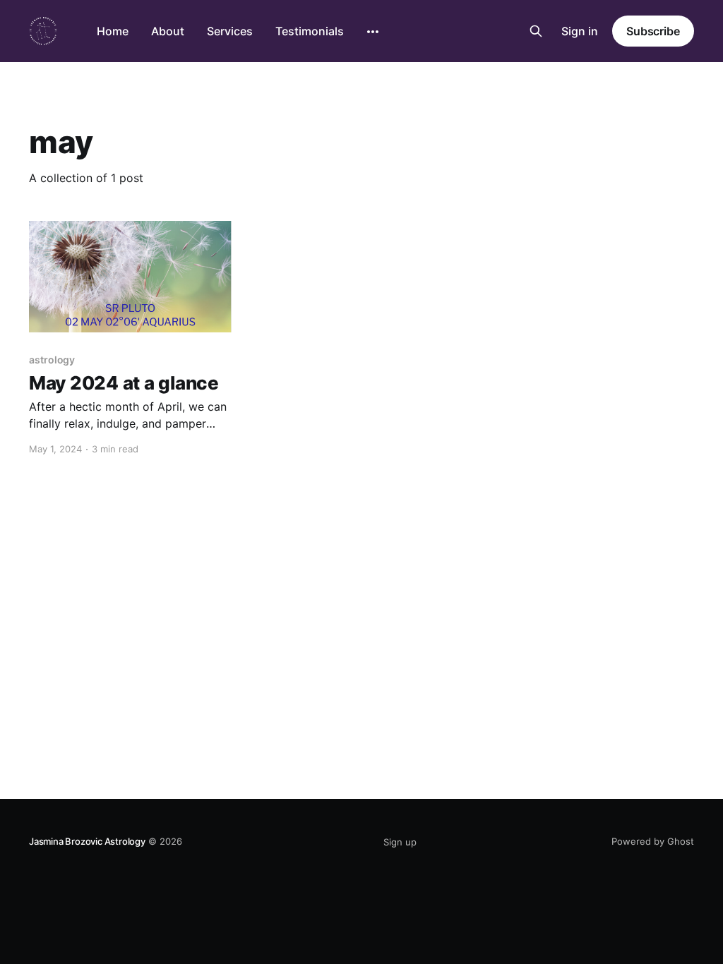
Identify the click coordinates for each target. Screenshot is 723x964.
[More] (372, 31)
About (167, 31)
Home (113, 31)
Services (230, 31)
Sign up (400, 842)
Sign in (579, 31)
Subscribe (653, 31)
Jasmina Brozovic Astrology (87, 841)
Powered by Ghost (652, 841)
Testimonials (309, 31)
